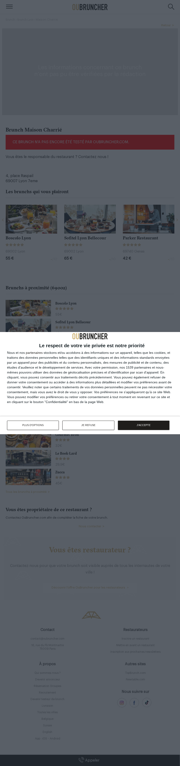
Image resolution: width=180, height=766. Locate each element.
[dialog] (90, 383)
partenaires (34, 352)
